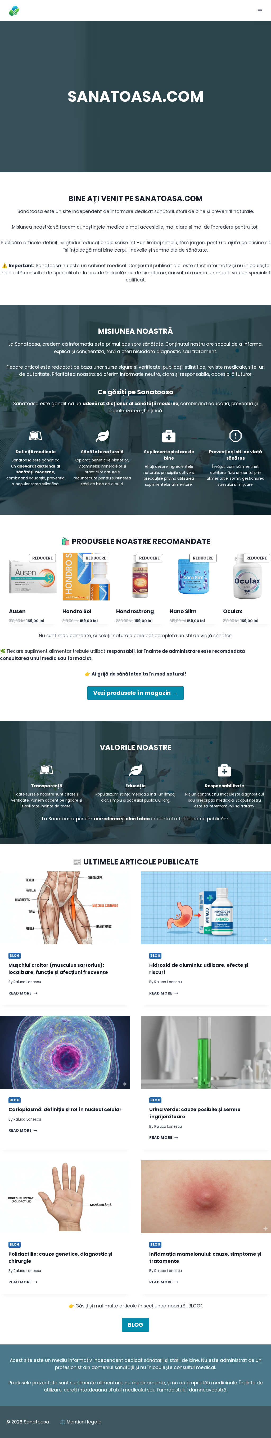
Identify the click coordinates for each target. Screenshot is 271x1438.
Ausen (17, 611)
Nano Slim (183, 611)
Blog (15, 956)
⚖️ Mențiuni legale (80, 1422)
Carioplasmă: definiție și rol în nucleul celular (64, 1109)
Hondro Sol (77, 611)
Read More (22, 993)
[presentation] (65, 908)
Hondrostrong (135, 611)
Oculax (232, 611)
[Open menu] (260, 10)
